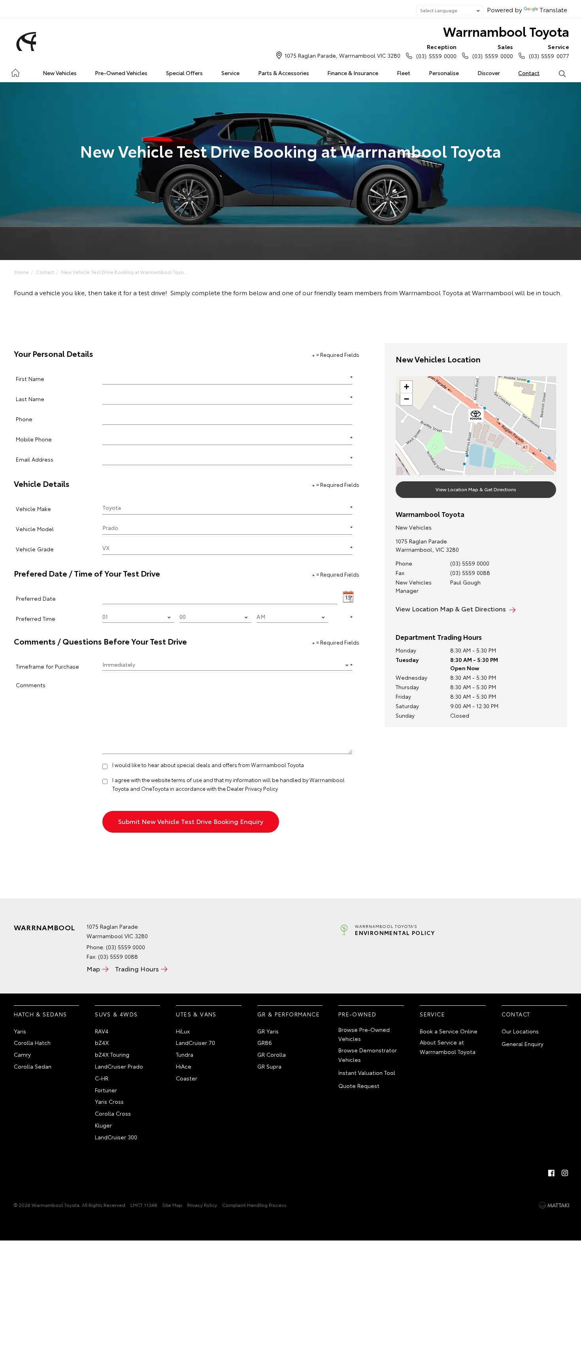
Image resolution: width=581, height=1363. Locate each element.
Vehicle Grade (35, 548)
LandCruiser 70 (195, 1042)
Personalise (444, 73)
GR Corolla (271, 1054)
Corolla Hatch (32, 1042)
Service (230, 73)
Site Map (172, 1204)
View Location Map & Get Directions (476, 489)
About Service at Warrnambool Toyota (447, 1047)
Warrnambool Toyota (506, 31)
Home (15, 71)
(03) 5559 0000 (436, 51)
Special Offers (184, 73)
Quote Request (358, 1086)
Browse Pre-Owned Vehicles (364, 1034)
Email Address (34, 459)
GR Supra (269, 1066)
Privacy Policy (202, 1204)
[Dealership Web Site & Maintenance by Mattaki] (554, 1205)
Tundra (184, 1054)
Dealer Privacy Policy (252, 788)
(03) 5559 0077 (549, 51)
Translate (553, 9)
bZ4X (102, 1042)
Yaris (20, 1031)
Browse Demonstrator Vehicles (367, 1054)
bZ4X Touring (112, 1054)
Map (93, 968)
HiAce (183, 1066)
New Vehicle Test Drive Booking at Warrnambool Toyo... (124, 271)
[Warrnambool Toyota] (25, 41)
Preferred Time (35, 618)
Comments (30, 684)
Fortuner (106, 1090)
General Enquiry (522, 1044)
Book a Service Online (448, 1031)
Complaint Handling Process (254, 1204)
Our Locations (520, 1031)
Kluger (103, 1125)
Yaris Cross (109, 1101)
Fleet (403, 73)
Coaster (186, 1078)
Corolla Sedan (32, 1066)
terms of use (187, 779)
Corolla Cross (113, 1113)
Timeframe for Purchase (47, 666)
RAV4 (101, 1031)
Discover (488, 73)
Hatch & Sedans (40, 1014)
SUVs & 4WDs (116, 1014)
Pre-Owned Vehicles (121, 73)
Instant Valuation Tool (366, 1072)
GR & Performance (288, 1014)
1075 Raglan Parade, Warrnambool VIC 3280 (342, 55)
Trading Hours (137, 968)
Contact (529, 73)
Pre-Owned (357, 1014)
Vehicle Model (35, 528)
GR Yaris (268, 1031)
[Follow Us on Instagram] (564, 1173)
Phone (24, 418)
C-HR (101, 1078)
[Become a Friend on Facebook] (551, 1173)
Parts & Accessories (283, 73)
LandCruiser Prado (119, 1066)
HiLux (183, 1031)
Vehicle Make (33, 508)
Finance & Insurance (352, 73)
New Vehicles (60, 73)
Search (562, 73)
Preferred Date (36, 598)
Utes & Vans (196, 1014)
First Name (30, 378)
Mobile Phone (34, 439)
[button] (476, 417)
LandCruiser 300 (116, 1137)
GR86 (264, 1042)
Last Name (30, 398)
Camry (22, 1054)
